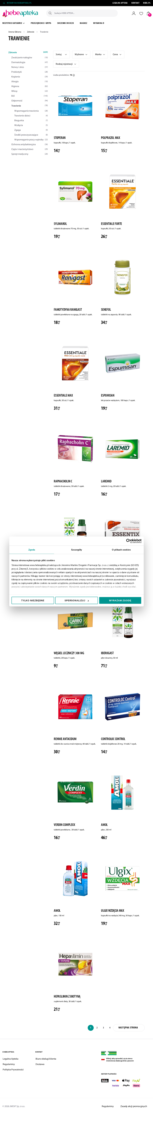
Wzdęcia (31, 125)
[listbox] (61, 54)
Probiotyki (29, 72)
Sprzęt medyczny (29, 154)
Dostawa (40, 1064)
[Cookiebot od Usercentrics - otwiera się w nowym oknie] (128, 541)
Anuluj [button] (37, 18)
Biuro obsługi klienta (46, 1059)
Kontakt (135, 3)
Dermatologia (29, 62)
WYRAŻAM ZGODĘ (120, 600)
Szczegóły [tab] (76, 549)
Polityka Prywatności (13, 1070)
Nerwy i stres (29, 67)
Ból (29, 96)
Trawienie (29, 106)
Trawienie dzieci (31, 116)
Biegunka (31, 120)
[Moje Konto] (134, 13)
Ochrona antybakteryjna (29, 144)
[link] (100, 54)
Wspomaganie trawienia (31, 111)
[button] (81, 54)
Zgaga (31, 130)
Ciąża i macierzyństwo (29, 149)
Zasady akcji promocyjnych (133, 1106)
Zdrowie (31, 32)
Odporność (29, 101)
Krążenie (29, 77)
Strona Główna (15, 32)
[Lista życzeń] (141, 13)
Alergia (29, 81)
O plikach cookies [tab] (121, 549)
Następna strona (128, 1027)
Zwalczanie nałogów (29, 57)
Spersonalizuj (75, 600)
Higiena (29, 86)
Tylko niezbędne (33, 600)
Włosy (29, 91)
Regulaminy (9, 1064)
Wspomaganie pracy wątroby (31, 140)
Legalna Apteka (120, 3)
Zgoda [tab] (31, 549)
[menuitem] (41, 23)
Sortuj (59, 54)
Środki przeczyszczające (31, 135)
